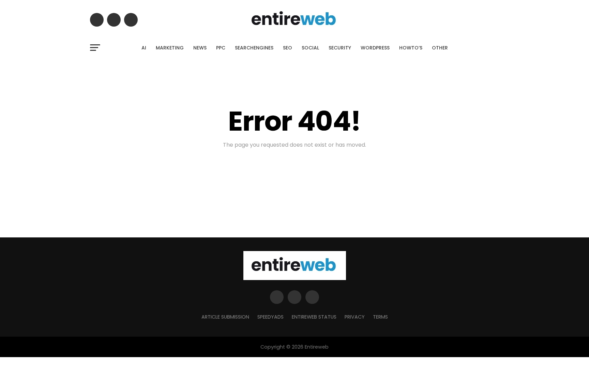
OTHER (440, 47)
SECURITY (340, 47)
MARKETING (170, 47)
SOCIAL (310, 47)
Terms (380, 316)
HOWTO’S (410, 47)
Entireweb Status (314, 316)
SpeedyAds (270, 316)
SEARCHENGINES (254, 47)
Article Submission (225, 316)
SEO (287, 47)
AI (143, 47)
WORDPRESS (375, 47)
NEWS (200, 47)
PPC (220, 47)
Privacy (355, 316)
